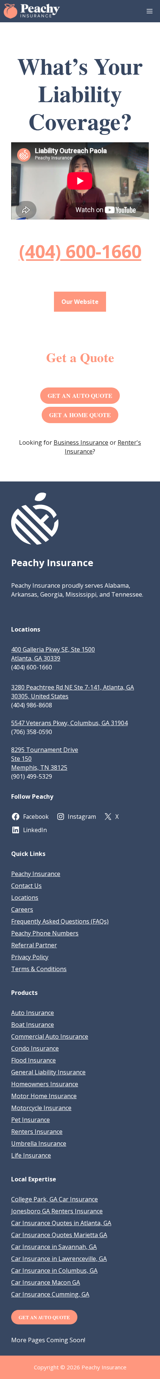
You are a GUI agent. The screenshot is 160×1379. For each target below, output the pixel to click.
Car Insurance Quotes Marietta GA (59, 1235)
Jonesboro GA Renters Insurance (57, 1211)
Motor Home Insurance (44, 1096)
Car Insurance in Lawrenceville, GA (59, 1259)
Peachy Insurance (35, 874)
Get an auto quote (44, 1317)
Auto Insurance (32, 1013)
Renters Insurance (37, 1131)
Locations (24, 897)
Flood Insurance (33, 1060)
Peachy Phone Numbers (45, 933)
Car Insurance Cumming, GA (50, 1294)
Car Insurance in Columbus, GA (54, 1270)
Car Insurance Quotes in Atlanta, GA (61, 1223)
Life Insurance (31, 1155)
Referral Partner (34, 945)
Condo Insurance (35, 1048)
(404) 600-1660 (80, 251)
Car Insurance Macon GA (45, 1282)
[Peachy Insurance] (32, 11)
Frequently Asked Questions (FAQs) (60, 921)
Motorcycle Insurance (41, 1108)
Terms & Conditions (39, 969)
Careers (22, 909)
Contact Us (26, 886)
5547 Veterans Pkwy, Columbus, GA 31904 (69, 723)
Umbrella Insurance (38, 1143)
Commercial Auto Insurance (49, 1036)
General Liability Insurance (48, 1072)
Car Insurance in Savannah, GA (54, 1247)
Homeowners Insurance (44, 1084)
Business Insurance (81, 442)
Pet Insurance (30, 1120)
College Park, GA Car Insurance (54, 1199)
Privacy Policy (29, 957)
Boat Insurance (32, 1025)
